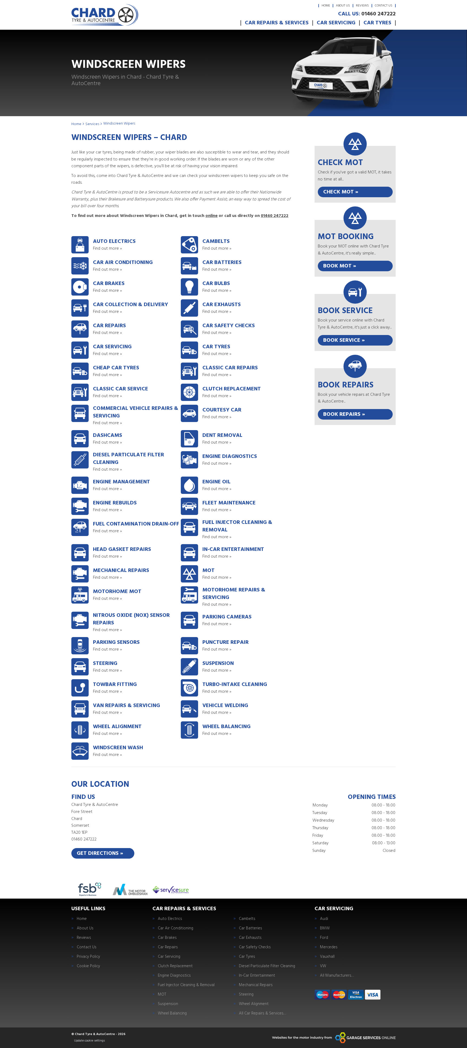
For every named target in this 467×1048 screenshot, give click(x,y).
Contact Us (383, 5)
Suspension (168, 1004)
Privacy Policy (88, 957)
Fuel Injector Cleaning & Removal (186, 985)
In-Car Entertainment (257, 976)
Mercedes (329, 947)
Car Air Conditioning (175, 928)
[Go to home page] (104, 15)
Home (326, 5)
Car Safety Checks (255, 947)
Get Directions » (100, 853)
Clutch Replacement (175, 966)
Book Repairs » (344, 414)
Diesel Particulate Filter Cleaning (267, 966)
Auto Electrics (170, 919)
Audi (324, 919)
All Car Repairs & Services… (262, 1014)
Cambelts (247, 919)
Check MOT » (340, 192)
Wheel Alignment (254, 1004)
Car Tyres (377, 23)
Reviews (362, 5)
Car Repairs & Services (277, 23)
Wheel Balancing (172, 1014)
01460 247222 (367, 14)
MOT (162, 995)
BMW (325, 928)
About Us (343, 5)
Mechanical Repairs (256, 985)
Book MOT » (339, 266)
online (211, 215)
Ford (324, 938)
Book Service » (344, 340)
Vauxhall (327, 957)
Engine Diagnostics (174, 976)
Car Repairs (168, 947)
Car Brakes (167, 938)
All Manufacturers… (337, 976)
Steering (246, 995)
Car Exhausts (250, 938)
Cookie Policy (88, 966)
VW (323, 966)
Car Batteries (250, 928)
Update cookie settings (89, 1041)
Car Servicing (336, 23)
